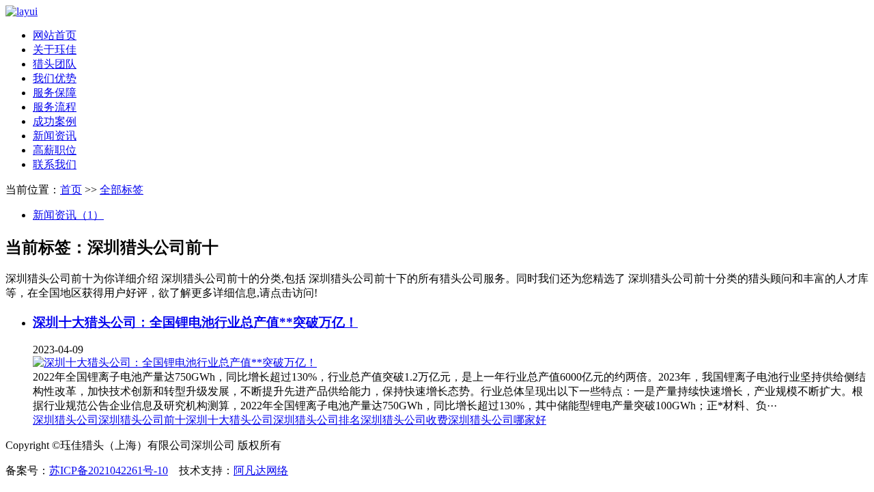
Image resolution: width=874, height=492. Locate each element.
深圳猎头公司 (65, 420)
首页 (71, 189)
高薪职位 (54, 150)
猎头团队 (54, 64)
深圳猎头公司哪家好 (497, 420)
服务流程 (54, 107)
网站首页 (54, 35)
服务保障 (54, 92)
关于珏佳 (54, 49)
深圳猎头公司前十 (142, 420)
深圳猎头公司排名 (317, 420)
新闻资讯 (54, 135)
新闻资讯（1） (68, 215)
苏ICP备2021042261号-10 (108, 470)
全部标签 (121, 189)
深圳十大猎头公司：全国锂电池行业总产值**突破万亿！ (195, 322)
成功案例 (54, 121)
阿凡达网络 (261, 470)
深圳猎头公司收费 (404, 420)
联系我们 (54, 164)
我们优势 (54, 78)
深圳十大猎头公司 (229, 420)
